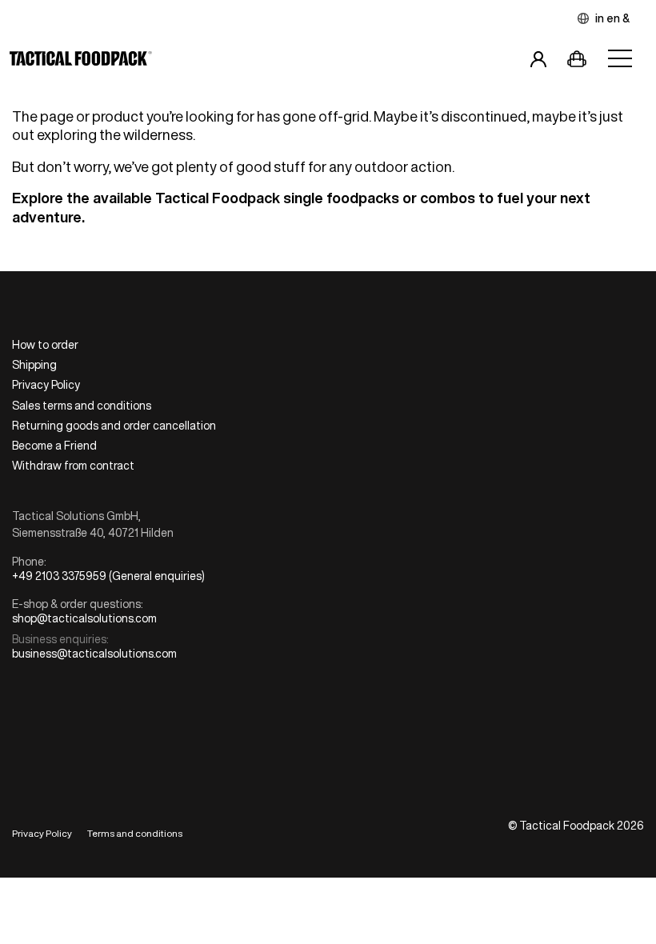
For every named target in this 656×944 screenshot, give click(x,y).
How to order (45, 344)
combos (447, 197)
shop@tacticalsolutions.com (84, 618)
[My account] (538, 61)
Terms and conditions (134, 833)
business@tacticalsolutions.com (94, 653)
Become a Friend (54, 445)
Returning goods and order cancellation (114, 425)
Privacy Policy (46, 384)
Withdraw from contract (73, 465)
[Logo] (81, 61)
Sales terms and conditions (81, 405)
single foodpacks (341, 197)
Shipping (34, 364)
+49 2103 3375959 (59, 576)
